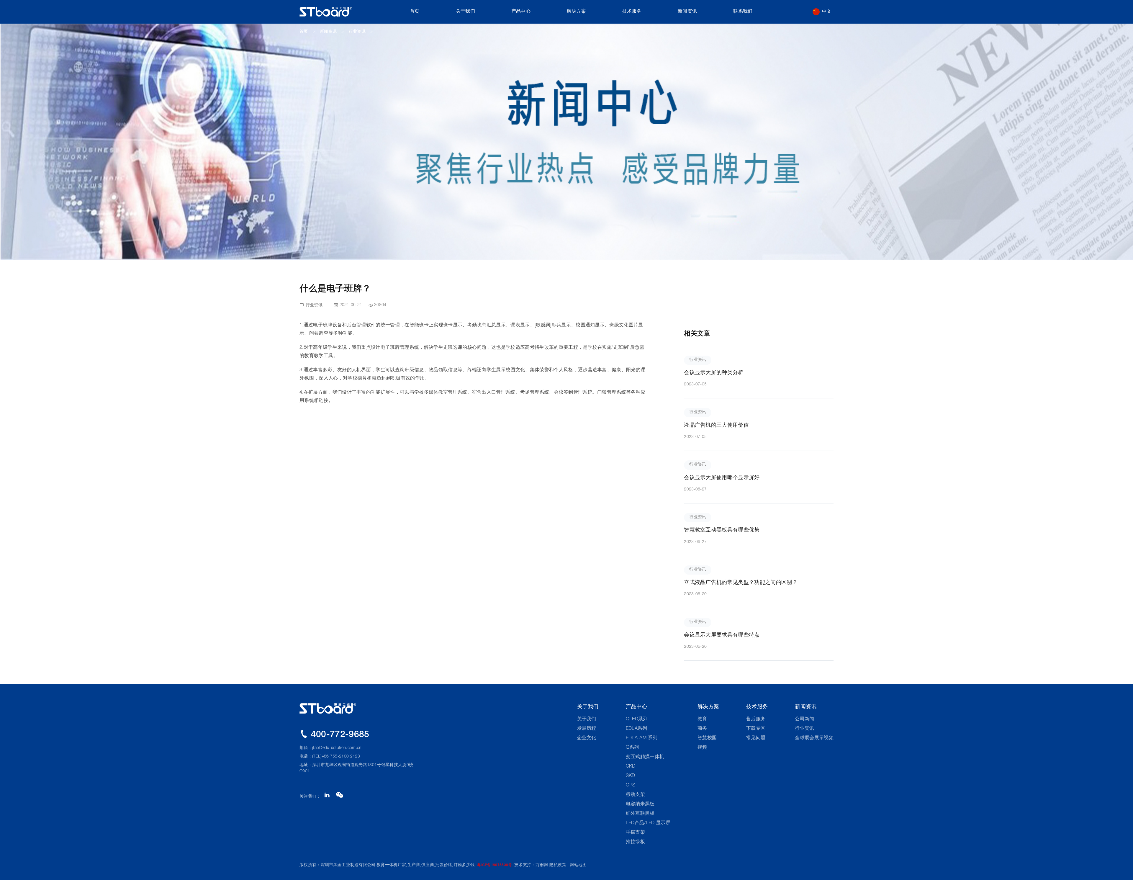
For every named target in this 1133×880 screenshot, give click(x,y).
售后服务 (755, 719)
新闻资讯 (687, 11)
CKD (631, 766)
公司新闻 (804, 719)
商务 (702, 729)
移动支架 (635, 795)
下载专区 (755, 729)
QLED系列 (637, 719)
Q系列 (632, 747)
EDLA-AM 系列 (641, 738)
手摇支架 (635, 832)
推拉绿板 (635, 842)
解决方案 (576, 11)
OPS (631, 785)
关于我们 (465, 11)
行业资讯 (357, 32)
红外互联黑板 (640, 814)
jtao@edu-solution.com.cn (337, 748)
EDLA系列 (636, 729)
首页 (415, 11)
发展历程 (586, 729)
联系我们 (742, 11)
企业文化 (586, 738)
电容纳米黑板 (640, 804)
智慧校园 (707, 738)
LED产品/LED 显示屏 (648, 823)
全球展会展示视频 (814, 738)
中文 (826, 11)
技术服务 (631, 11)
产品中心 (521, 11)
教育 (702, 719)
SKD (630, 776)
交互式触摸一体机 (645, 757)
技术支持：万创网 (531, 865)
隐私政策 (557, 865)
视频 (702, 747)
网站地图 (578, 865)
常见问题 (755, 738)
